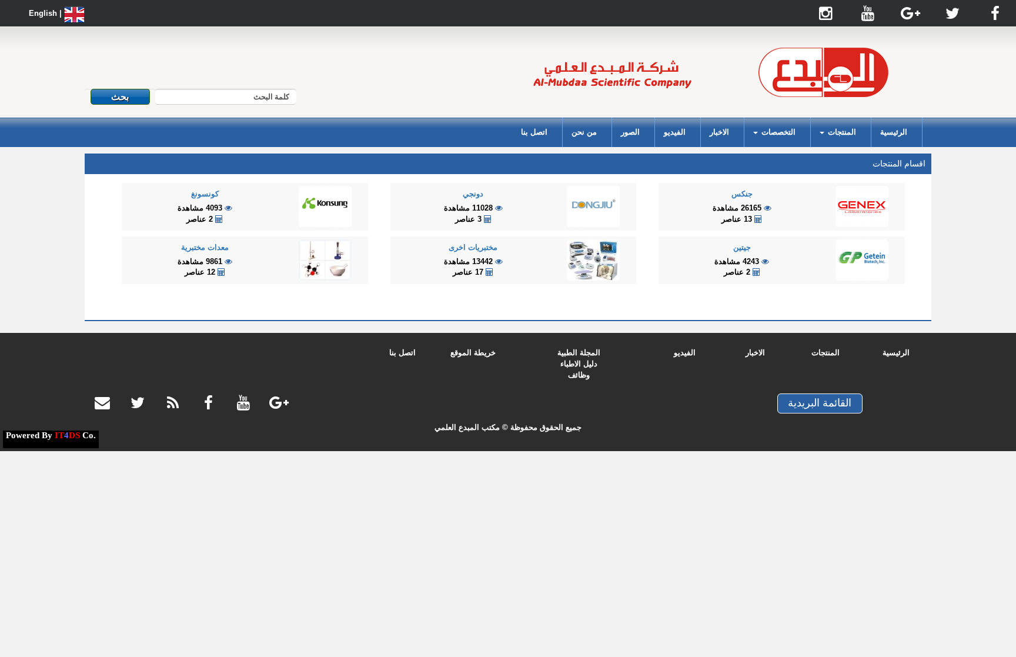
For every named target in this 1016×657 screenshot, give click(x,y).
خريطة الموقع (473, 352)
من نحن (584, 132)
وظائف (579, 375)
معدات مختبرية (205, 247)
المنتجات (825, 352)
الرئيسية (893, 132)
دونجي (473, 193)
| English (46, 13)
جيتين (742, 247)
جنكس (742, 193)
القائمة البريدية (819, 403)
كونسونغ (205, 193)
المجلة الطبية (578, 352)
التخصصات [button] (777, 132)
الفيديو (675, 132)
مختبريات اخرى (473, 247)
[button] (838, 132)
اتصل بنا (534, 132)
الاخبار (719, 132)
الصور (630, 132)
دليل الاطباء (578, 363)
